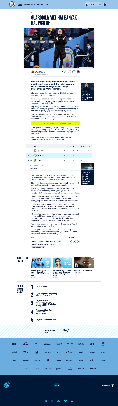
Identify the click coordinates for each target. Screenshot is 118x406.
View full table (33, 168)
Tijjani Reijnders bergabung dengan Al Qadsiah (46, 294)
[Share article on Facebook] (73, 71)
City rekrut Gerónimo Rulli (46, 320)
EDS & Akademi (42, 287)
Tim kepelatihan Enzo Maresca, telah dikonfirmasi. (44, 311)
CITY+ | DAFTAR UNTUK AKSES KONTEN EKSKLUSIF (55, 123)
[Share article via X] (69, 71)
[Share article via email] (78, 71)
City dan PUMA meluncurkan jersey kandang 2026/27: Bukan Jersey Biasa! (46, 303)
